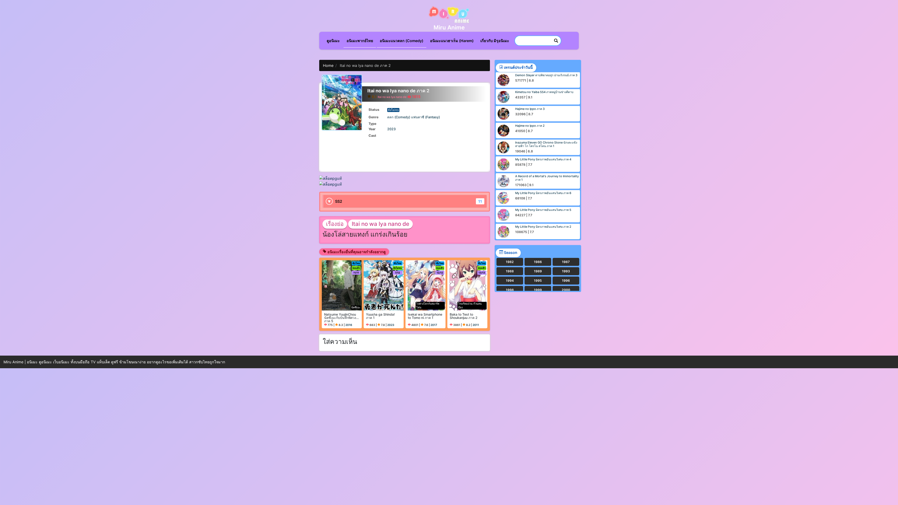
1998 (510, 290)
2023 (391, 128)
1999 (538, 290)
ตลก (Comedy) (398, 117)
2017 (434, 325)
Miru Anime (449, 27)
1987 (566, 262)
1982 (510, 262)
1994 (510, 280)
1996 (566, 280)
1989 (538, 271)
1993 (566, 271)
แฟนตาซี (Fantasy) (425, 117)
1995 (538, 280)
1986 (538, 262)
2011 (476, 325)
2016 (348, 325)
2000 (566, 290)
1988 (510, 271)
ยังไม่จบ (393, 110)
